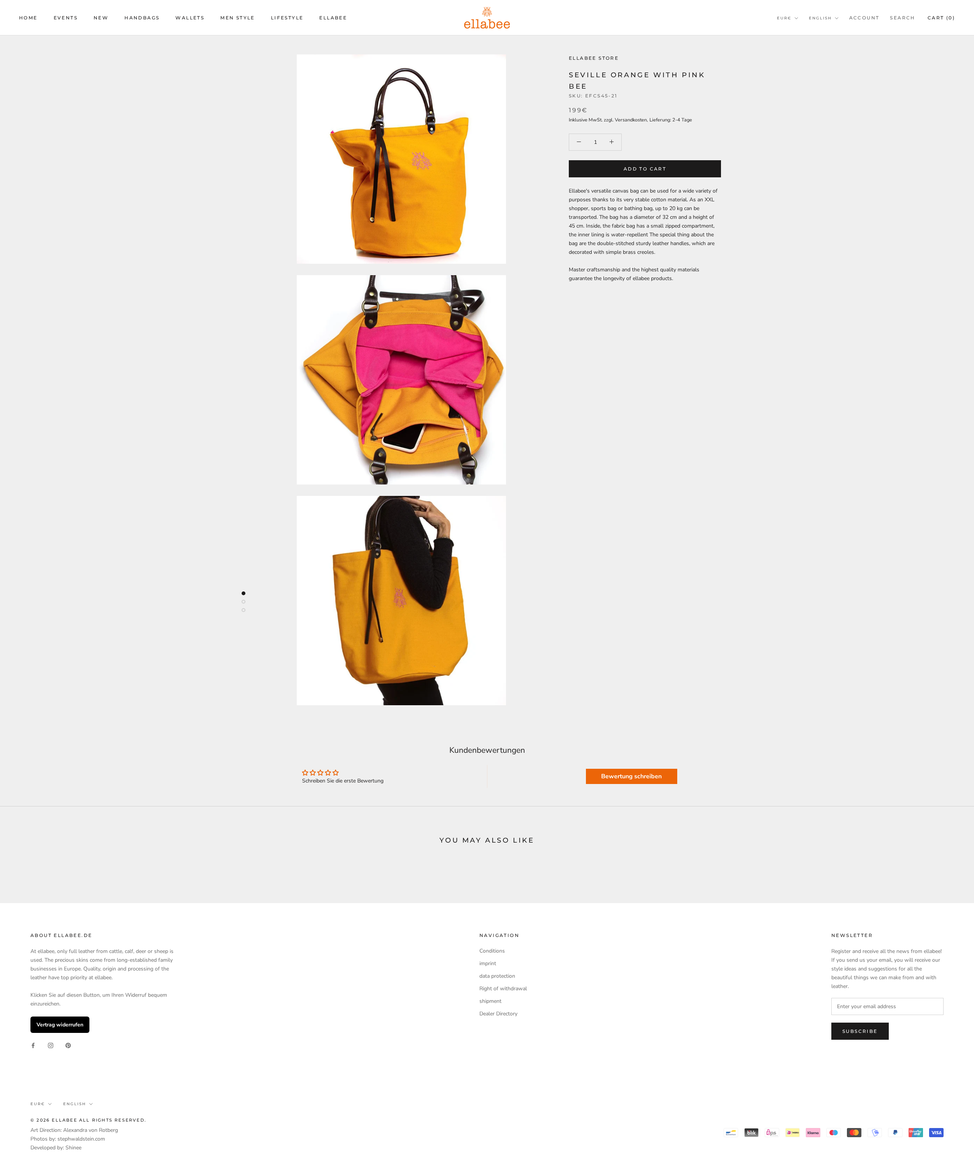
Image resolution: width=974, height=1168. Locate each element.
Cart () (941, 18)
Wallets (189, 18)
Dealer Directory (498, 1013)
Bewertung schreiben (631, 776)
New (101, 18)
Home (28, 18)
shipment (490, 1001)
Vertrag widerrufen (60, 1024)
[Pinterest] (68, 1045)
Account (864, 18)
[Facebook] (33, 1045)
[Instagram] (50, 1045)
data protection (497, 976)
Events (66, 18)
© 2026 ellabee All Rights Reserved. (88, 1120)
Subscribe (860, 1031)
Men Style (237, 18)
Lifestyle (287, 18)
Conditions (492, 950)
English (820, 18)
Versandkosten (631, 119)
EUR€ (784, 18)
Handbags (141, 18)
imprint (487, 963)
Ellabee (333, 18)
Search (902, 18)
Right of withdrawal (503, 988)
